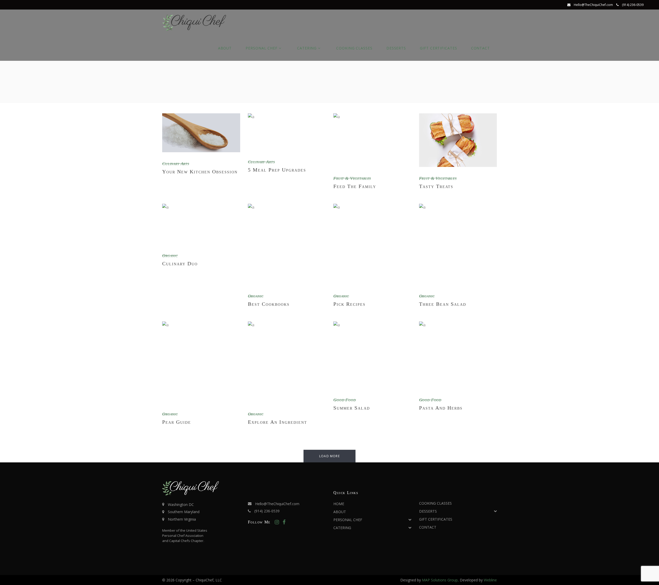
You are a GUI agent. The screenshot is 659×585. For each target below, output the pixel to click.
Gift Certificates (435, 519)
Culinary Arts (175, 163)
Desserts (428, 511)
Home (338, 503)
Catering (342, 527)
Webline (490, 580)
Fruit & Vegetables (352, 178)
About (339, 511)
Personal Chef (347, 519)
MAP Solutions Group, (441, 580)
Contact (427, 527)
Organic (170, 255)
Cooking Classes (435, 503)
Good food (344, 399)
